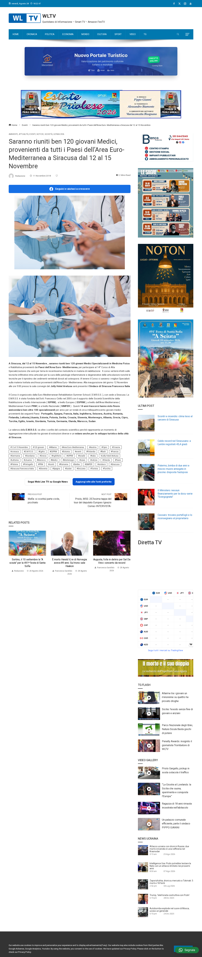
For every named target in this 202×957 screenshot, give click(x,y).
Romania (64, 464)
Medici (55, 460)
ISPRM (70, 456)
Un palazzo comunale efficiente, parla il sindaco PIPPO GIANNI (176, 823)
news (82, 460)
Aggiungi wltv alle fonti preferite (94, 481)
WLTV (49, 16)
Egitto (42, 451)
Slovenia (43, 469)
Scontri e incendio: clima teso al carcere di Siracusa (175, 418)
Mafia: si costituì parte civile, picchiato (44, 498)
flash (103, 451)
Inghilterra (57, 456)
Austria (93, 447)
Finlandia (91, 451)
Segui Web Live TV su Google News (48, 481)
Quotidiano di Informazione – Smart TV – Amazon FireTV (73, 21)
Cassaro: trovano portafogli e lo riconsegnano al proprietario (175, 516)
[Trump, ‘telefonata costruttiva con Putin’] (143, 898)
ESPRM (54, 451)
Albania (53, 447)
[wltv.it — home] (25, 18)
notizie (94, 460)
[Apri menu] (187, 34)
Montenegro (69, 460)
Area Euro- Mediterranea (73, 447)
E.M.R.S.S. (29, 451)
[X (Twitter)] (179, 3)
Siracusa (115, 464)
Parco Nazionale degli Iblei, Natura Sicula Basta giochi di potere (177, 729)
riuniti (51, 464)
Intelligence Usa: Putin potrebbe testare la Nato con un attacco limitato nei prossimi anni (170, 866)
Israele (82, 456)
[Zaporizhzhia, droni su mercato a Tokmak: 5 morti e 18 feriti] (143, 884)
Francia (115, 451)
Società (48, 134)
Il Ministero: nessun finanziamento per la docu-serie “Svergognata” (175, 493)
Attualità (23, 134)
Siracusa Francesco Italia (23, 469)
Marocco (42, 460)
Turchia (107, 469)
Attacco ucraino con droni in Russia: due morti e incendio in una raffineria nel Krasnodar (169, 849)
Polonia (15, 464)
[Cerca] (177, 34)
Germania (16, 456)
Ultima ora (58, 134)
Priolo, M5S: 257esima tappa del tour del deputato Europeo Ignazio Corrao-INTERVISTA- (92, 500)
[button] (187, 950)
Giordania (30, 456)
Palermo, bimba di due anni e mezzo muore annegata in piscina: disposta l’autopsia (173, 469)
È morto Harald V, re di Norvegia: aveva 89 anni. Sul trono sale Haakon (69, 563)
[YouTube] (190, 3)
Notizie (40, 134)
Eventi (32, 134)
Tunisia (95, 469)
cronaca (15, 451)
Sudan (69, 469)
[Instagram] (185, 3)
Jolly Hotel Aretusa (110, 456)
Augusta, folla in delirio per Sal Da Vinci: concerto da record (111, 561)
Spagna (56, 469)
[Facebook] (174, 3)
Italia (93, 456)
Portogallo (28, 464)
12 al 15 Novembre (20, 447)
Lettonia (15, 460)
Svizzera (81, 469)
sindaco (102, 464)
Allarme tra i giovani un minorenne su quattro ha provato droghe (175, 697)
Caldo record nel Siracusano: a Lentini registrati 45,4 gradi (174, 442)
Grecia (43, 456)
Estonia (66, 451)
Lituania (28, 460)
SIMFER (89, 464)
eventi (78, 451)
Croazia (116, 447)
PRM (41, 464)
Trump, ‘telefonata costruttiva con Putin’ (170, 895)
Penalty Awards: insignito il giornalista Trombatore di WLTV (177, 745)
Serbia (77, 464)
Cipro (105, 447)
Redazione (20, 175)
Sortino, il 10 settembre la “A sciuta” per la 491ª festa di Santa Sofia (27, 563)
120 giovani (39, 447)
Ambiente (13, 134)
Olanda (107, 460)
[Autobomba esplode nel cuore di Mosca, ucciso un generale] (143, 912)
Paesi (118, 460)
